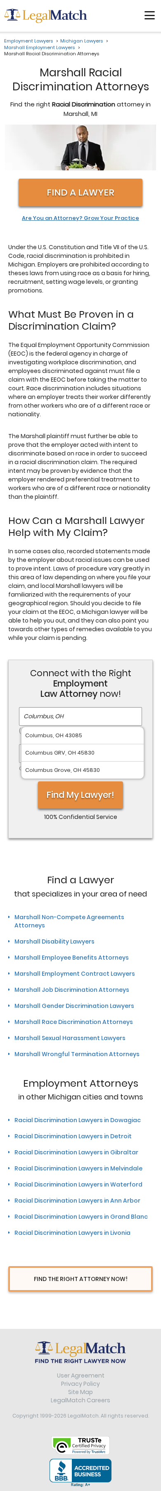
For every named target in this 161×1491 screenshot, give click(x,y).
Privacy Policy (80, 1384)
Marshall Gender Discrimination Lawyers (74, 1006)
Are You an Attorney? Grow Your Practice (80, 218)
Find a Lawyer (80, 192)
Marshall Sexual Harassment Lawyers (69, 1038)
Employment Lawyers (28, 41)
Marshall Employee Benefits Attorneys (71, 957)
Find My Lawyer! (80, 795)
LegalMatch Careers (80, 1400)
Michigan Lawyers (81, 41)
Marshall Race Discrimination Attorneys (73, 1022)
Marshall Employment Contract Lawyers (74, 974)
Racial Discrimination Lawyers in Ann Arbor (77, 1200)
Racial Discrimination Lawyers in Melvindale (78, 1168)
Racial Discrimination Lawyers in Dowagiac (77, 1120)
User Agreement (80, 1375)
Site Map (80, 1392)
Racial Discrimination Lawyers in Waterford (78, 1184)
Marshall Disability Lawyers (54, 941)
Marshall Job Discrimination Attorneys (71, 990)
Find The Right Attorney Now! (81, 1279)
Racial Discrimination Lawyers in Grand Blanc (81, 1217)
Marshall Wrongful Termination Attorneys (77, 1054)
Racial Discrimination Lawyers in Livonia (72, 1233)
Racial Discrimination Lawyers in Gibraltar (76, 1152)
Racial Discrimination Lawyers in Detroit (73, 1136)
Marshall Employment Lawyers (39, 47)
